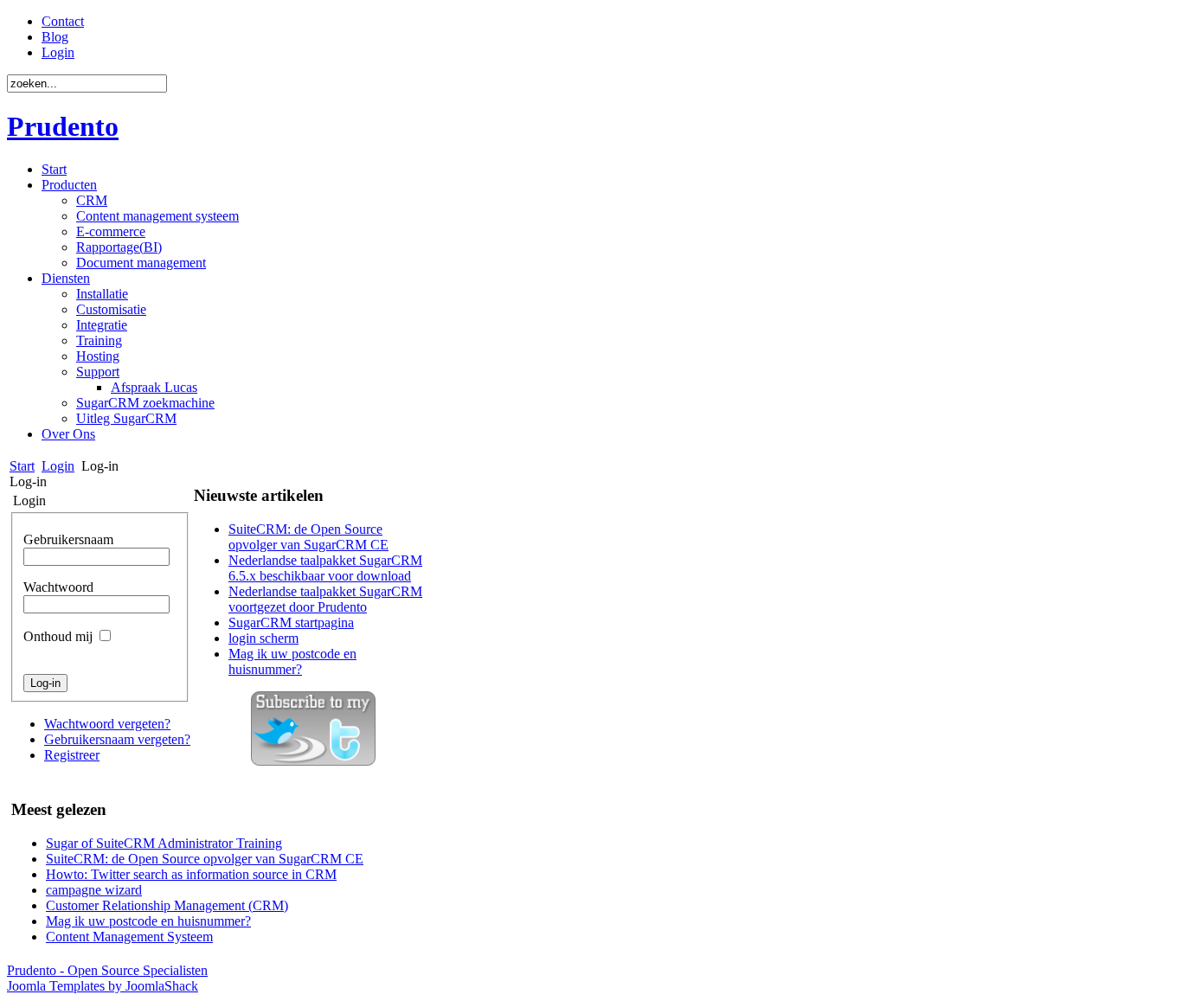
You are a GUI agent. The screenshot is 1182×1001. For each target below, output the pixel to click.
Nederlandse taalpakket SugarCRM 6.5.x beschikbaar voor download (325, 568)
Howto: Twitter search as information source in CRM (191, 874)
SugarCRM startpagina (291, 622)
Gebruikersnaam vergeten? (117, 739)
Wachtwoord (58, 587)
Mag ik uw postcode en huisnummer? (292, 661)
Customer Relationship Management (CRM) (167, 905)
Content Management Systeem (129, 936)
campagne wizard (94, 889)
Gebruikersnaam (68, 539)
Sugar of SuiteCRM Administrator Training (164, 843)
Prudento (63, 126)
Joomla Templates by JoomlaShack (102, 986)
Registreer (72, 755)
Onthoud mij (58, 636)
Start (22, 466)
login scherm (263, 638)
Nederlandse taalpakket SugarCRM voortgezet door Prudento (325, 599)
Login (58, 466)
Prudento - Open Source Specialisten (107, 970)
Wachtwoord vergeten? (107, 723)
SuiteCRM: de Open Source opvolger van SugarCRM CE (308, 537)
